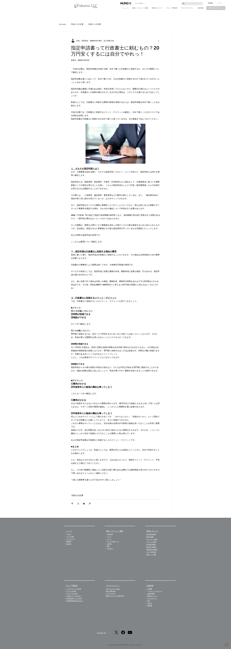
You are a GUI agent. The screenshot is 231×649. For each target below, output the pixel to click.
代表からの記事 (77, 24)
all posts (62, 24)
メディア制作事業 (151, 552)
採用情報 (150, 605)
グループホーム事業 (151, 539)
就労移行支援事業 (151, 547)
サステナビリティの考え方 (113, 589)
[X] (116, 632)
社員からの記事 (94, 24)
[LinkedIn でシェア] (84, 503)
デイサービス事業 (151, 542)
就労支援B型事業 (151, 544)
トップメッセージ (111, 593)
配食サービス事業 (151, 554)
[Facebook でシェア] (72, 503)
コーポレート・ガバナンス (155, 591)
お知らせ (69, 534)
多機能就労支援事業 (151, 549)
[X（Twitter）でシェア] (78, 503)
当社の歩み (110, 548)
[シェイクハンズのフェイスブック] (123, 632)
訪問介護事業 (150, 537)
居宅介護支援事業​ (151, 534)
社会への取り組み (111, 591)
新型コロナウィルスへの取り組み (115, 596)
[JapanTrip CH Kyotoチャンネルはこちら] (129, 632)
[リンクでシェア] (90, 503)
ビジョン (110, 536)
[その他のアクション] (158, 40)
